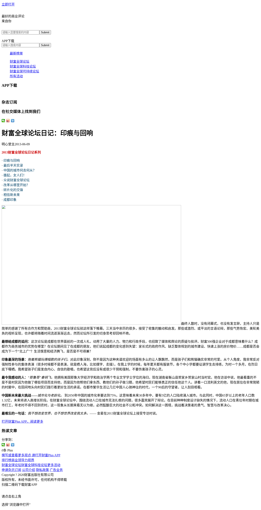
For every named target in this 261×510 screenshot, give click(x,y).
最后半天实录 (13, 165)
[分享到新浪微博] (8, 444)
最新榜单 (16, 53)
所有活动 (16, 76)
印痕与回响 (11, 160)
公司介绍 (28, 470)
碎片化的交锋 (13, 190)
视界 (31, 460)
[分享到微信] (3, 444)
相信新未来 (11, 195)
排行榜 (6, 460)
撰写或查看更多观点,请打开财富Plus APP (31, 455)
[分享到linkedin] (12, 444)
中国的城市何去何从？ (19, 170)
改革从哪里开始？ (16, 185)
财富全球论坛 (19, 61)
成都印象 (10, 199)
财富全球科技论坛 (23, 66)
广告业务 (56, 470)
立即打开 (8, 4)
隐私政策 (42, 470)
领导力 (23, 460)
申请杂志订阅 (11, 470)
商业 (14, 460)
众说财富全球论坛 (16, 180)
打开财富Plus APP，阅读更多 (22, 421)
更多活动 (53, 465)
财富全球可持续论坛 (24, 71)
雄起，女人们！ (14, 175)
